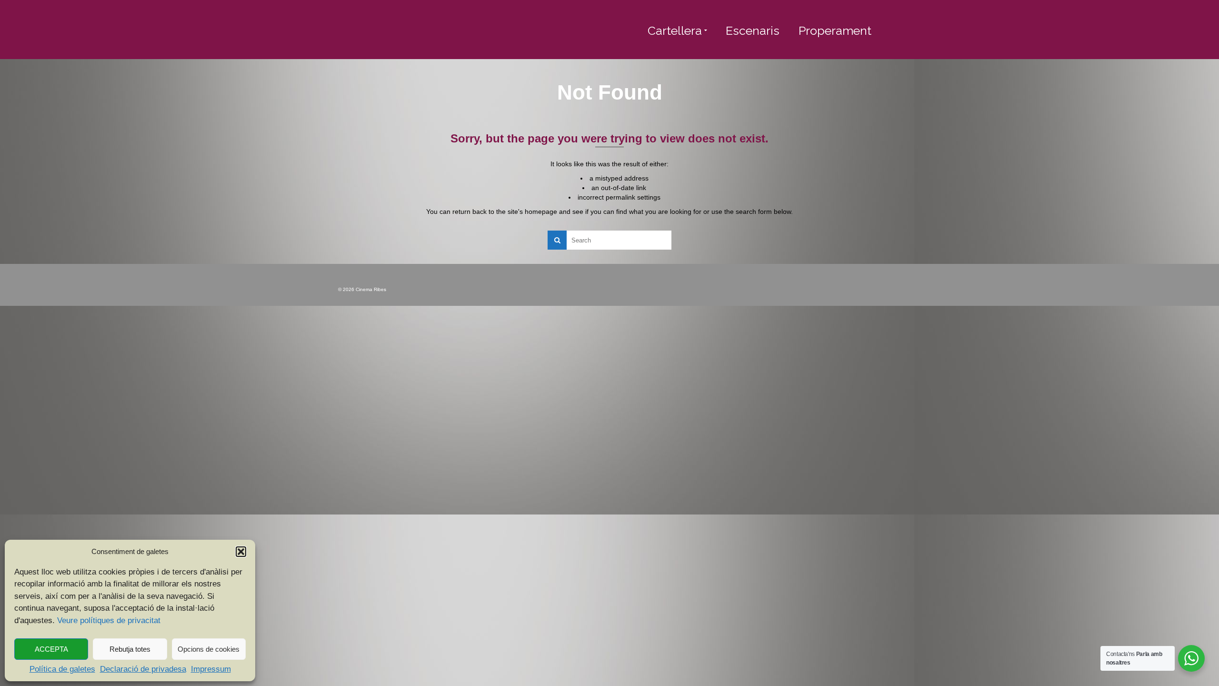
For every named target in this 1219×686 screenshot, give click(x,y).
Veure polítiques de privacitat (108, 620)
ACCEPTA (51, 649)
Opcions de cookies (209, 649)
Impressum (211, 669)
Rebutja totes (130, 649)
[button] (241, 551)
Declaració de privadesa (143, 669)
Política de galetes (62, 669)
